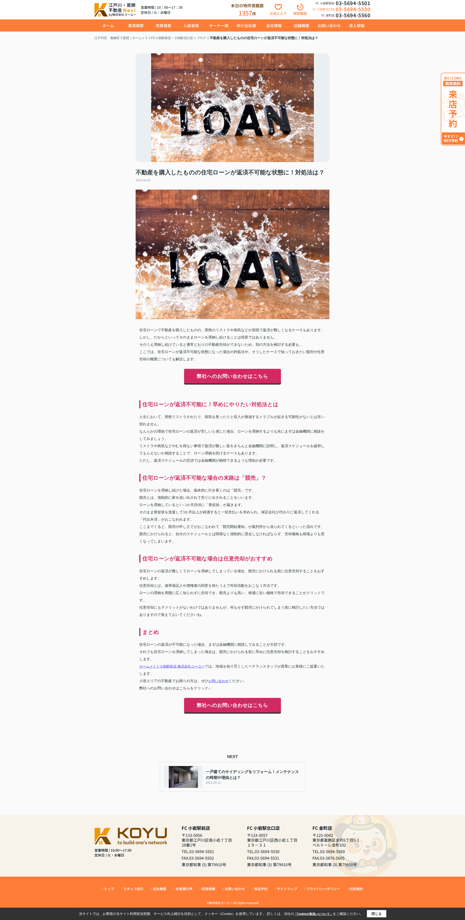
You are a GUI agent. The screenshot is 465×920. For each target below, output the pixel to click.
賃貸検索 (136, 25)
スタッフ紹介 (133, 888)
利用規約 (356, 888)
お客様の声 (184, 888)
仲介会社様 (246, 25)
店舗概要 (301, 25)
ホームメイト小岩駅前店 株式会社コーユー (172, 666)
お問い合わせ (329, 25)
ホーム (108, 25)
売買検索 (163, 25)
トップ (109, 888)
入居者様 (191, 25)
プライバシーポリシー (323, 888)
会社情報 (274, 25)
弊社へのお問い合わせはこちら (232, 376)
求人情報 (356, 25)
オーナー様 (218, 25)
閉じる (377, 914)
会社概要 (159, 888)
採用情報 (208, 888)
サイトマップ (287, 888)
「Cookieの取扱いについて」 (313, 914)
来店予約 (261, 888)
